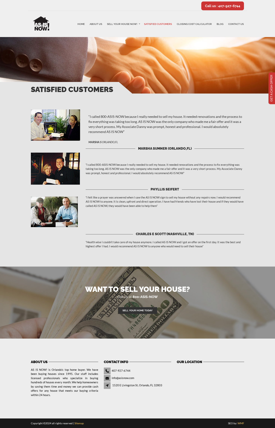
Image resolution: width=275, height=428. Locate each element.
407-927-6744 (121, 370)
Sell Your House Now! (122, 24)
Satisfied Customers (158, 24)
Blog (220, 24)
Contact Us (236, 24)
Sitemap (79, 423)
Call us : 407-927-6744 (222, 6)
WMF (241, 423)
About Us (96, 24)
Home (81, 24)
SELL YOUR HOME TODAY (138, 310)
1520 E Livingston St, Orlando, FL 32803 (137, 385)
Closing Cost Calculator (194, 24)
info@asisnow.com (123, 378)
